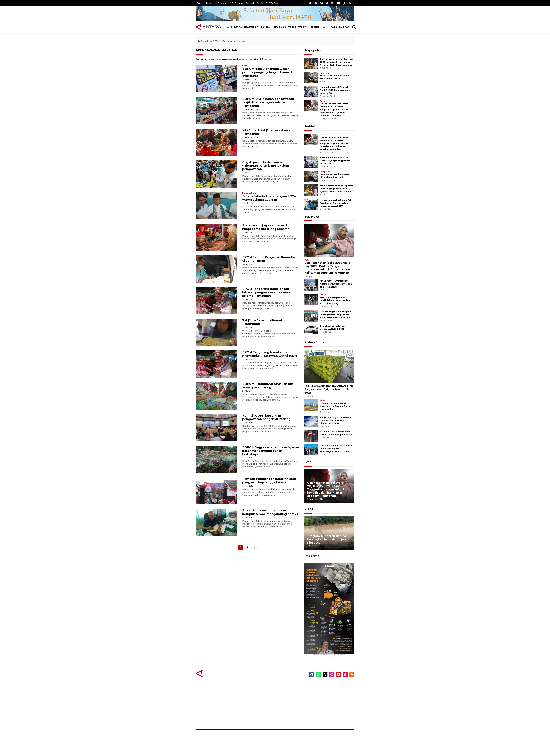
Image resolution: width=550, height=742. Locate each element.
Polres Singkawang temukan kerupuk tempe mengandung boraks (270, 512)
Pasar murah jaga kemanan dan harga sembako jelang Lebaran (266, 227)
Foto (334, 27)
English (315, 27)
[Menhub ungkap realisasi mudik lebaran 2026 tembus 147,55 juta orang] (311, 299)
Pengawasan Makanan (234, 41)
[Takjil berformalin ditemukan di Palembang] (216, 332)
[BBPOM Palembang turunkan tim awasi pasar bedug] (216, 395)
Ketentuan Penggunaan (331, 694)
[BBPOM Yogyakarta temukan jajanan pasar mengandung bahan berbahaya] (216, 459)
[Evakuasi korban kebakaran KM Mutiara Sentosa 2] (311, 77)
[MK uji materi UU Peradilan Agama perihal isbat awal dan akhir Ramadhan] (311, 285)
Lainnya (343, 27)
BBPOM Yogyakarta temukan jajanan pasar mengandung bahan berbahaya (270, 451)
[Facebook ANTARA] (315, 3)
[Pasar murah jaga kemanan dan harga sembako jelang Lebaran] (216, 237)
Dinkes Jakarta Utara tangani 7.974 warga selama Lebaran (269, 197)
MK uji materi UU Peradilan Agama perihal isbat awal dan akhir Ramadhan (336, 284)
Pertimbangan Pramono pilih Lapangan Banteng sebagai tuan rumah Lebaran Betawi (335, 314)
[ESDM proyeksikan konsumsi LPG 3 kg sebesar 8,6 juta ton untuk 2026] (329, 366)
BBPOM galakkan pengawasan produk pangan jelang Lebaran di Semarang (267, 72)
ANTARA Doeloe (286, 704)
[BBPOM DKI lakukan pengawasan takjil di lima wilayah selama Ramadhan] (216, 110)
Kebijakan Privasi (327, 699)
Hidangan (265, 27)
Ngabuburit (251, 27)
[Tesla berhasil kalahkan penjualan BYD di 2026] (311, 330)
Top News (222, 3)
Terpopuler (210, 3)
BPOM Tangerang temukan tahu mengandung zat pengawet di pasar (269, 353)
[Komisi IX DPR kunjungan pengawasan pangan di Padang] (216, 427)
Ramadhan (206, 41)
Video (323, 295)
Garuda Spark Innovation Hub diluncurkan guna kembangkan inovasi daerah (336, 448)
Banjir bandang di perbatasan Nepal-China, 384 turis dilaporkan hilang (336, 420)
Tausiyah (303, 27)
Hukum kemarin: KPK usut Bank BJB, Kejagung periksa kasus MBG (335, 90)
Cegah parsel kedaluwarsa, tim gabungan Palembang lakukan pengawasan (265, 165)
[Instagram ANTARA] (332, 3)
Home (229, 27)
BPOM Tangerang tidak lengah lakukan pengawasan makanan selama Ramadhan (266, 292)
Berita (238, 27)
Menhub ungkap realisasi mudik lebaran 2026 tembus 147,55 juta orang (335, 300)
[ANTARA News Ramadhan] (211, 673)
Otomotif (250, 3)
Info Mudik (280, 27)
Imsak (325, 27)
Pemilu (260, 3)
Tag (217, 41)
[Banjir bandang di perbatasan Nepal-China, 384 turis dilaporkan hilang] (311, 421)
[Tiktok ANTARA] (344, 3)
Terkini (200, 3)
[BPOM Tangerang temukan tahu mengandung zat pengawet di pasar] (216, 364)
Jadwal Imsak (243, 719)
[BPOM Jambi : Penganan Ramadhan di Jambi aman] (216, 269)
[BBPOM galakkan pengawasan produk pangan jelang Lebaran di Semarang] (216, 78)
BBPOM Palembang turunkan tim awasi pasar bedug (267, 385)
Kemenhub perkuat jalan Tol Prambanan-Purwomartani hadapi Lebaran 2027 (335, 203)
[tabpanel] (329, 486)
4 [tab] (333, 505)
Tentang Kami (325, 709)
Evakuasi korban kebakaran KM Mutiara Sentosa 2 (327, 646)
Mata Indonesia (285, 699)
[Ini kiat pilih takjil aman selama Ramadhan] (216, 142)
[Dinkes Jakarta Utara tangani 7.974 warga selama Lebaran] (216, 205)
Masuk (321, 689)
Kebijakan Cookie (327, 704)
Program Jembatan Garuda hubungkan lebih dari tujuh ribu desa (326, 539)
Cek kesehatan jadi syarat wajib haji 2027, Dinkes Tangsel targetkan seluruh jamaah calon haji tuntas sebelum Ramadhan (334, 109)
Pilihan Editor (314, 342)
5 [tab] (338, 505)
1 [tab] (320, 505)
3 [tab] (329, 505)
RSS (320, 719)
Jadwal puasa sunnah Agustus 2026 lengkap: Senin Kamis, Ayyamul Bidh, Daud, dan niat (336, 62)
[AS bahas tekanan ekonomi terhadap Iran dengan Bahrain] (311, 435)
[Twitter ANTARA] (327, 3)
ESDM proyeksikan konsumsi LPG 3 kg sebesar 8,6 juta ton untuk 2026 (328, 389)
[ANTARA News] (208, 27)
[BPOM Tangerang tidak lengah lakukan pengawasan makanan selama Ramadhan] (216, 300)
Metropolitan (249, 193)
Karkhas (281, 684)
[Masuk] (310, 3)
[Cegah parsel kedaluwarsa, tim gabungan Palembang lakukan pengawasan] (216, 174)
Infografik (325, 73)
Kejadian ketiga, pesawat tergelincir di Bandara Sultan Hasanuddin (335, 406)
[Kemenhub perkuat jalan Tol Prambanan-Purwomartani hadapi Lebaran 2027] (311, 204)
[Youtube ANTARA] (338, 3)
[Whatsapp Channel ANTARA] (321, 3)
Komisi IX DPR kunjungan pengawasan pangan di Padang (266, 417)
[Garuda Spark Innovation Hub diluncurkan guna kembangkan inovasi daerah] (311, 449)
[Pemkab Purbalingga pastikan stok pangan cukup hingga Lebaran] (216, 490)
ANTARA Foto (272, 3)
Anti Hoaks (283, 689)
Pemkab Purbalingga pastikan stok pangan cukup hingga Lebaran (269, 480)
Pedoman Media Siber (330, 714)
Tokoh (292, 27)
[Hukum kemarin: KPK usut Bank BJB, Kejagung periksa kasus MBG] (311, 91)
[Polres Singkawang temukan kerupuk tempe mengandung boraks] (216, 522)
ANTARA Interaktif (287, 694)
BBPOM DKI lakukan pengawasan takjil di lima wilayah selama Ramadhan (268, 102)
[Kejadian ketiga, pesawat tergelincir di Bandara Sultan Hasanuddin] (311, 404)
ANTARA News (236, 3)
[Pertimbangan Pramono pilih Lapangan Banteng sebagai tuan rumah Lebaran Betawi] (311, 316)
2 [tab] (325, 505)
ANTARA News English (330, 684)
